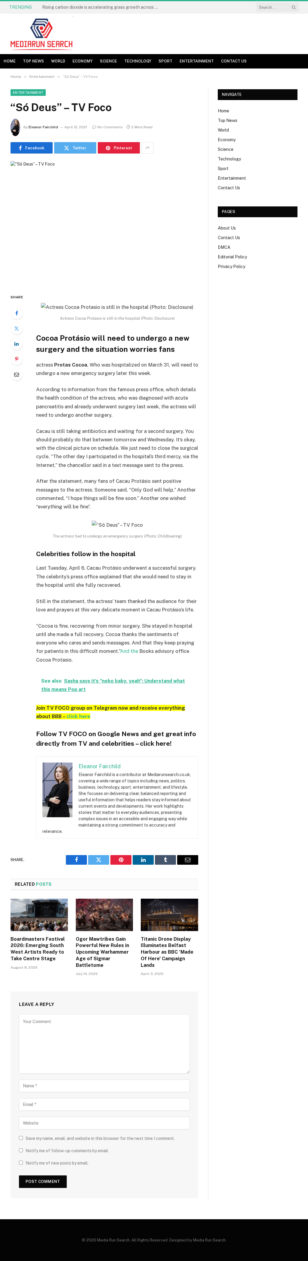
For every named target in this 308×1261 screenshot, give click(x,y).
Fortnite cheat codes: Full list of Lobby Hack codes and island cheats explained (102, 7)
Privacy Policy (231, 266)
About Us (227, 228)
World (58, 61)
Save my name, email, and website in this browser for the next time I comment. (100, 1138)
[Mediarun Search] (42, 34)
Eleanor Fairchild (43, 127)
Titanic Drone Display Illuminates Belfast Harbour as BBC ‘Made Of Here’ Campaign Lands (167, 952)
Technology (137, 61)
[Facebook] (17, 313)
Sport (165, 61)
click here (78, 716)
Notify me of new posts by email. (57, 1163)
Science (108, 61)
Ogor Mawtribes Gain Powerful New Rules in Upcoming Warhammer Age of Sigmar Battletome (102, 952)
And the (129, 651)
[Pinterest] (17, 359)
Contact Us (234, 61)
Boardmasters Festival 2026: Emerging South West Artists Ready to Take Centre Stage (38, 948)
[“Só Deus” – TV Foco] (104, 222)
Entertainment (197, 61)
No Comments (110, 127)
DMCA (224, 247)
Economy (82, 61)
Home (10, 61)
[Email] (17, 374)
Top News (33, 61)
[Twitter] (17, 328)
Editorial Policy (232, 256)
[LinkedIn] (17, 344)
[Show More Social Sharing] (147, 148)
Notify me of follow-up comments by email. (67, 1150)
